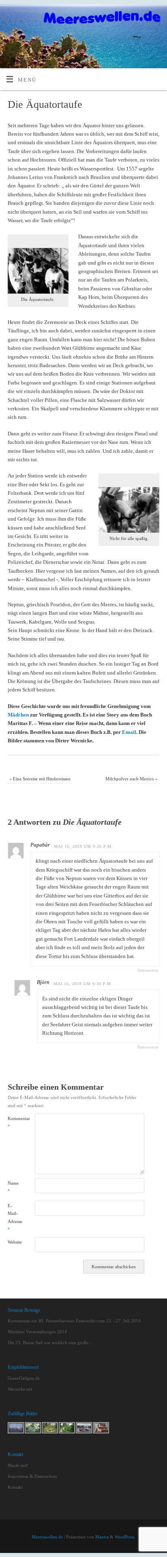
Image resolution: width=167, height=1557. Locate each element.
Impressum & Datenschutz (32, 1476)
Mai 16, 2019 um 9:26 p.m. (83, 846)
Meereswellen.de (47, 1536)
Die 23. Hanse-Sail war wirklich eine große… (50, 1342)
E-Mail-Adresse (14, 1217)
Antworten (147, 970)
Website (14, 1242)
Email (129, 732)
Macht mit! (18, 1465)
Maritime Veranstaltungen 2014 (37, 1331)
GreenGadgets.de (24, 1378)
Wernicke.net (20, 1389)
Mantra (102, 1536)
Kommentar (14, 1122)
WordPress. (125, 1536)
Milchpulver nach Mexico (131, 778)
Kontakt (15, 1487)
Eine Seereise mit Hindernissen (40, 778)
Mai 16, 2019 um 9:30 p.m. (83, 983)
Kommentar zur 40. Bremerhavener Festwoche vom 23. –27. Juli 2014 (74, 1320)
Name (13, 1187)
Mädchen (18, 715)
